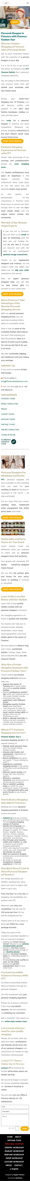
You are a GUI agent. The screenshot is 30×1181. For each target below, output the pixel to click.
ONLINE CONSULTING (10, 430)
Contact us (7, 818)
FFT (27, 69)
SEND (24, 1129)
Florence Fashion (8, 72)
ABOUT (18, 1137)
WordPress (19, 1178)
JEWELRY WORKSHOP (14, 1151)
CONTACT (18, 1165)
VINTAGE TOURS (8, 424)
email (23, 235)
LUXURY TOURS (7, 414)
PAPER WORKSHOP (14, 1158)
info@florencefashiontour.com (14, 381)
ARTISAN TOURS (8, 419)
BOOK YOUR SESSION (12, 141)
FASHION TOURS (8, 399)
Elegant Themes (18, 1175)
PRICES (15, 22)
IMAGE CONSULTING (9, 404)
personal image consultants (15, 254)
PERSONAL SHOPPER (14, 1144)
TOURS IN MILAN (8, 435)
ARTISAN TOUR (14, 1140)
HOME (10, 1137)
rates (9, 120)
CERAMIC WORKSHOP (14, 1147)
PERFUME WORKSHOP (14, 1155)
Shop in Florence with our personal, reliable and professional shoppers (15, 15)
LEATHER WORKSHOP (14, 1162)
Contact (4, 1068)
